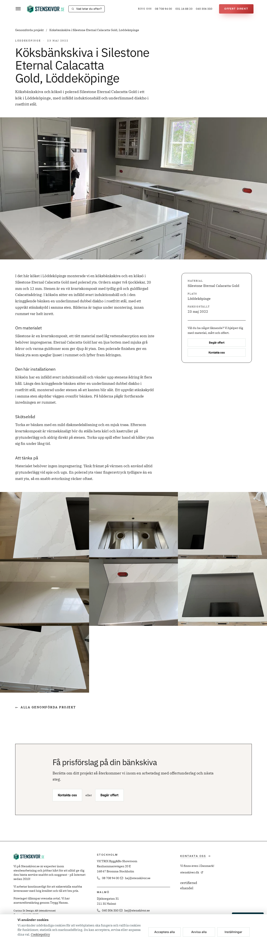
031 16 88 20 (183, 9)
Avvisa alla (199, 932)
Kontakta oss (217, 352)
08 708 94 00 (163, 9)
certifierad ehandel (188, 885)
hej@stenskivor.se (137, 878)
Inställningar (233, 932)
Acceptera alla (164, 932)
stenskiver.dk (189, 872)
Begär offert (216, 342)
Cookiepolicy (40, 934)
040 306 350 (204, 9)
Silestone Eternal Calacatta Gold (213, 286)
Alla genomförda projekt (45, 707)
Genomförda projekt (29, 30)
